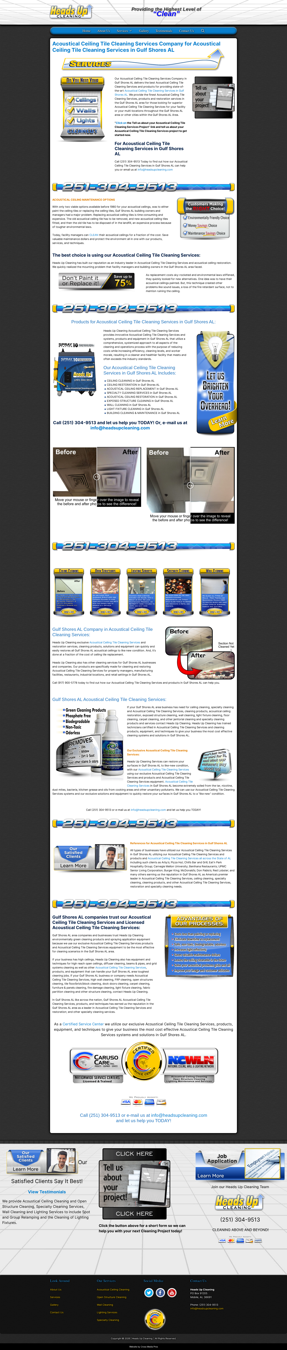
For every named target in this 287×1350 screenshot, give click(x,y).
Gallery (144, 30)
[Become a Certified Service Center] (155, 1319)
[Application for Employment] (240, 1166)
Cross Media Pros (149, 1346)
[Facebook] (160, 1297)
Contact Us (186, 30)
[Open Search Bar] (203, 30)
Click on (121, 122)
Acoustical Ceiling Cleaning (113, 1289)
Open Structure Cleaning (111, 1297)
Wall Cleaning (105, 1304)
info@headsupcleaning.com (155, 169)
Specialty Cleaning (108, 1320)
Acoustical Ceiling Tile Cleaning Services (114, 642)
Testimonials (164, 30)
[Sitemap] (52, 1320)
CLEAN (93, 234)
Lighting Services (107, 1312)
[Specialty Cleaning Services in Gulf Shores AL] (178, 619)
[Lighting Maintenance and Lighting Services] (215, 437)
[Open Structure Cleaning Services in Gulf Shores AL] (105, 619)
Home (87, 30)
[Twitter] (149, 1297)
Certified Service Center (83, 1024)
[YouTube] (172, 1297)
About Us (103, 30)
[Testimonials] (42, 1162)
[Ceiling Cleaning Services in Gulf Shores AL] (69, 619)
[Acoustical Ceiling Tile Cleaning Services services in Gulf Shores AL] (97, 290)
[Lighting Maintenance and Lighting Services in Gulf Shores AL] (141, 619)
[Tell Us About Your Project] (134, 1183)
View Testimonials (47, 1191)
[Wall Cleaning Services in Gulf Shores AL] (214, 619)
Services (122, 30)
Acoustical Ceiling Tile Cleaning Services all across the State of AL (189, 858)
